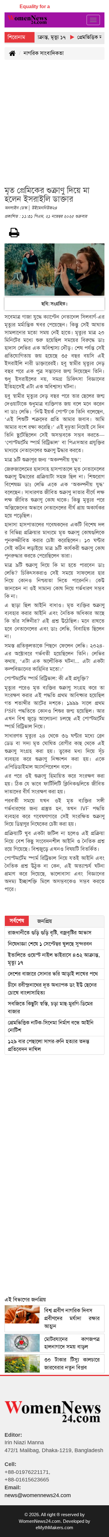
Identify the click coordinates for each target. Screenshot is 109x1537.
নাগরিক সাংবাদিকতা (44, 53)
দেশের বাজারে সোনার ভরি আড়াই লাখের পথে (53, 973)
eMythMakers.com (54, 1527)
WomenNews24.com (40, 1521)
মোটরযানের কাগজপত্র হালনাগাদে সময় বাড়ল (72, 1343)
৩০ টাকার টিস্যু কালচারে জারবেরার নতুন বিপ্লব (72, 1363)
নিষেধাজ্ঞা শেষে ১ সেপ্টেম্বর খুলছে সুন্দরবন (50, 943)
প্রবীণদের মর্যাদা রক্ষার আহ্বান (72, 1318)
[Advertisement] (54, 126)
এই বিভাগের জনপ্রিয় (25, 1299)
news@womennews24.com (38, 1495)
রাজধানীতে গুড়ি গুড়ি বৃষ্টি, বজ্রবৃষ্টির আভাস (49, 932)
